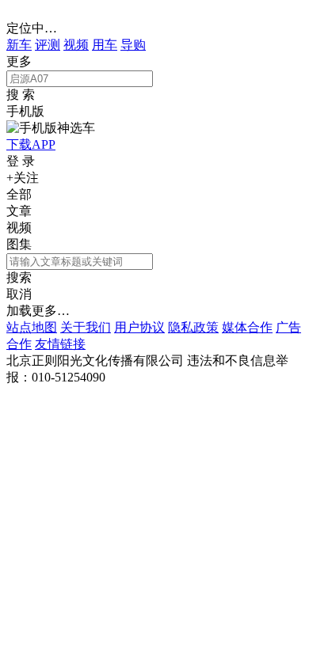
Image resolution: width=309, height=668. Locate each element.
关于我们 (85, 327)
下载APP (30, 144)
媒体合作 (247, 327)
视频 (76, 44)
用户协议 (139, 327)
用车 (104, 44)
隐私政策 (193, 327)
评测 (47, 44)
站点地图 (31, 327)
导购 (133, 44)
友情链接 (60, 344)
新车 (19, 44)
